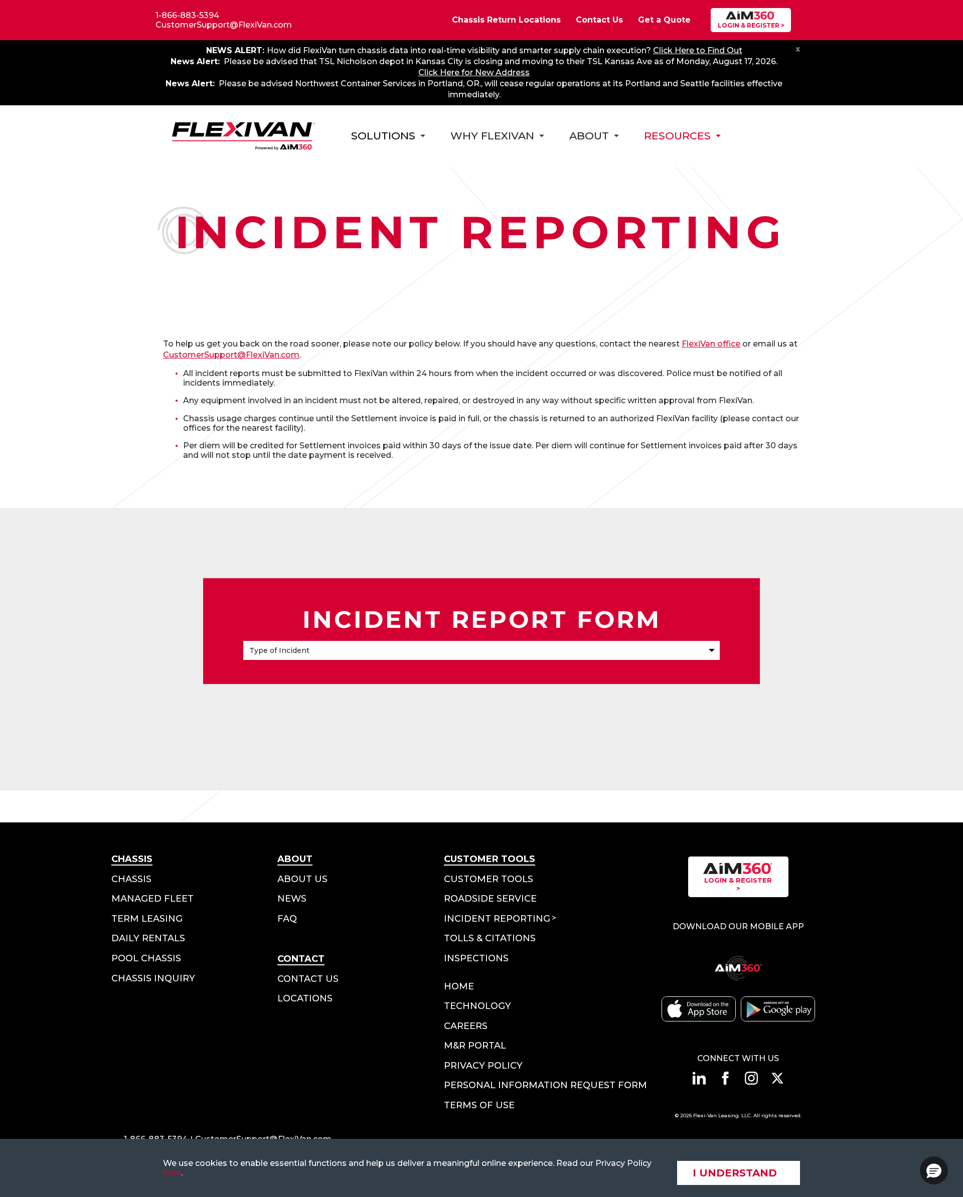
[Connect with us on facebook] (725, 1078)
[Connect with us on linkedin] (699, 1078)
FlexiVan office (711, 344)
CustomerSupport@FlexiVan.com (223, 25)
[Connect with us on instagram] (751, 1078)
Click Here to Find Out (697, 50)
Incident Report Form (481, 619)
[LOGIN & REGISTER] (751, 20)
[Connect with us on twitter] (777, 1078)
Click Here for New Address (474, 72)
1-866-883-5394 (187, 15)
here (172, 1172)
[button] (934, 1170)
